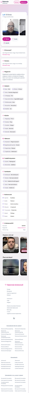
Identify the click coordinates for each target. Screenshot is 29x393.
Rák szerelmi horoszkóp (20, 380)
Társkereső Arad (18, 348)
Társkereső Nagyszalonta (6, 348)
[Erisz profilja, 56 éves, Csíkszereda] (11, 267)
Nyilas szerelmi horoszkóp (6, 388)
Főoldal (8, 289)
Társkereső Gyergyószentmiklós (5, 336)
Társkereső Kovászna (5, 344)
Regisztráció (24, 2)
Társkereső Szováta (19, 344)
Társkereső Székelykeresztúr (19, 342)
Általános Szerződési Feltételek (14, 305)
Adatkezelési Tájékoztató (12, 307)
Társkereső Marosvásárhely (7, 328)
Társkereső (17, 360)
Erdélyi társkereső (19, 362)
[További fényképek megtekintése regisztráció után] (10, 27)
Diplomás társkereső (5, 362)
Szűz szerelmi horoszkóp (20, 382)
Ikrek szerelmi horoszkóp (6, 380)
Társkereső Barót (5, 346)
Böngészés (9, 291)
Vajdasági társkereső (19, 366)
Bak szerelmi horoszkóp (20, 388)
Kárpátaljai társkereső (6, 366)
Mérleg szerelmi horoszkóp (7, 385)
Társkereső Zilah (18, 346)
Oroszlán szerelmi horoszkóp (5, 383)
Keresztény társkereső (6, 364)
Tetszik (14, 39)
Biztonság (9, 309)
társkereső (3, 360)
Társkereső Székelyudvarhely (5, 331)
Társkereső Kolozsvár (19, 334)
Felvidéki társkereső (19, 364)
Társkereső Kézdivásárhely (7, 339)
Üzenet (6, 39)
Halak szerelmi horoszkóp (20, 390)
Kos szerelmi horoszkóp (6, 378)
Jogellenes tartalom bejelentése (14, 313)
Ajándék (6, 43)
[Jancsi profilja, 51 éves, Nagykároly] (11, 245)
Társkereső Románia (19, 350)
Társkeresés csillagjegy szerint (14, 375)
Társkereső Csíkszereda (20, 328)
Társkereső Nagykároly (6, 341)
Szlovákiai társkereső (5, 368)
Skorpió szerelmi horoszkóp (18, 386)
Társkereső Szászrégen (6, 350)
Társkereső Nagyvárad (6, 334)
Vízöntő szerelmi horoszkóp (7, 390)
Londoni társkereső (19, 368)
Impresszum (9, 298)
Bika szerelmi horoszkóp (20, 378)
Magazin (9, 302)
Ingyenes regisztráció (11, 293)
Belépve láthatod (21, 227)
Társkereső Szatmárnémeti (21, 336)
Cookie (8, 311)
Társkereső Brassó (19, 339)
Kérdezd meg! (6, 54)
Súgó (8, 300)
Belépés (17, 2)
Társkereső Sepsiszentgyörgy (19, 331)
